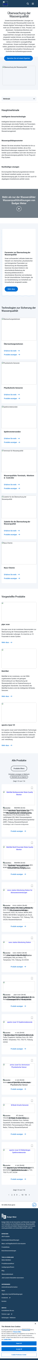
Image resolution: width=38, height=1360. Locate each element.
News (3, 1290)
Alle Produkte (6, 1236)
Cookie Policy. (8, 1339)
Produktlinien (6, 1247)
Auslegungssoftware (8, 1267)
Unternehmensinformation (10, 1287)
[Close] (35, 1323)
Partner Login (6, 1314)
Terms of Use (26, 1329)
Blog (3, 1270)
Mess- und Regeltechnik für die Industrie (14, 1243)
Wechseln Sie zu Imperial (19, 777)
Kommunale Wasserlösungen (10, 1240)
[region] (19, 1339)
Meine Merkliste (6, 1260)
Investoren (5, 1297)
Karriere (4, 1301)
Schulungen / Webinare (8, 1317)
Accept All (19, 1349)
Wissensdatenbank (7, 1274)
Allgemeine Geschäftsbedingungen (12, 1294)
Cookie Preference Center (18, 1354)
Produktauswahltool (8, 1263)
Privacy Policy (17, 1331)
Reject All (19, 1343)
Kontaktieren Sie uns (8, 1310)
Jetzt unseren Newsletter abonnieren (13, 1278)
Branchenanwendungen (9, 1250)
